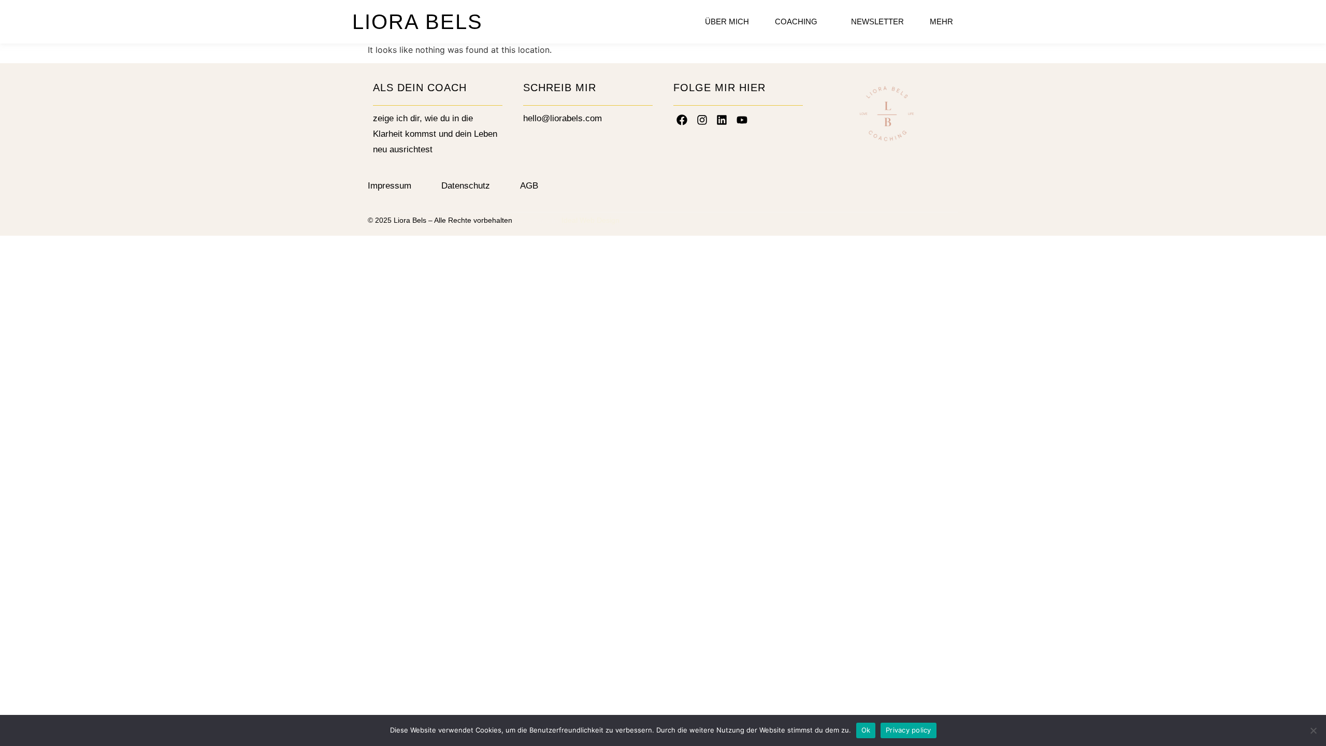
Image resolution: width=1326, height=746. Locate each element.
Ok (866, 730)
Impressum (389, 186)
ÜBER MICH (727, 21)
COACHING (796, 21)
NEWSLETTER (877, 21)
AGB (529, 186)
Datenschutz (465, 186)
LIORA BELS (417, 21)
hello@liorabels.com (562, 118)
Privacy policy (908, 730)
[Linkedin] (722, 119)
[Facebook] (682, 119)
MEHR (941, 21)
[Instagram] (702, 119)
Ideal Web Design (590, 220)
